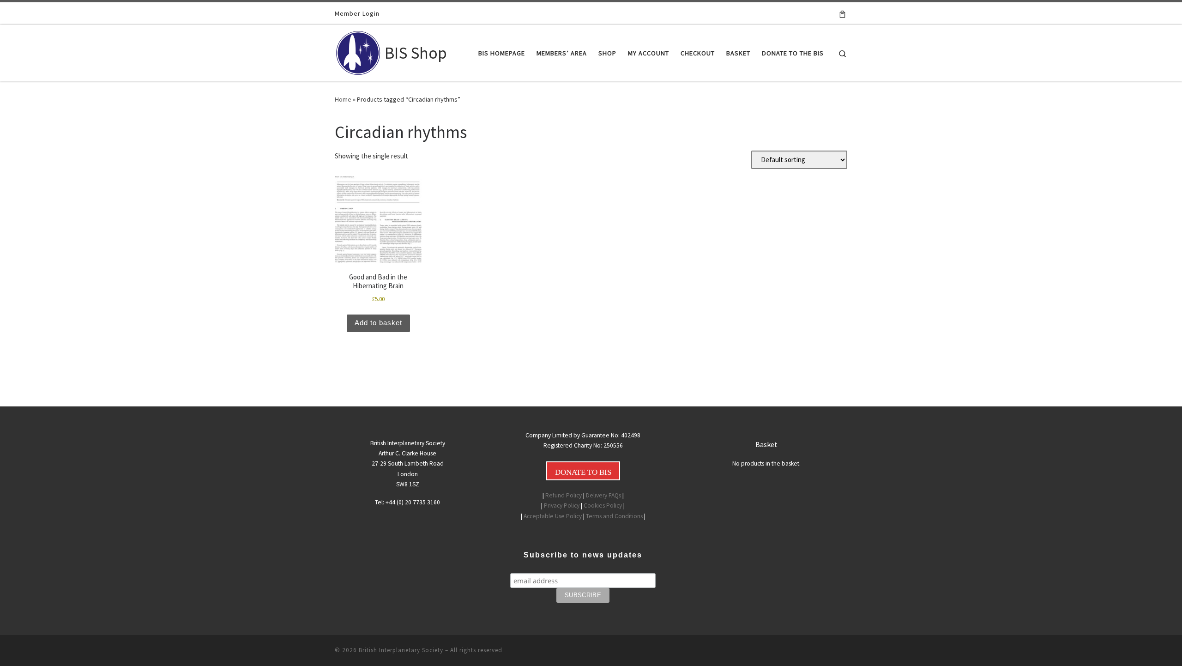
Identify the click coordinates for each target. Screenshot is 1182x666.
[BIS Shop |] (358, 51)
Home (343, 99)
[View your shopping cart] (842, 13)
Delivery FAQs (603, 495)
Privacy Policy (561, 505)
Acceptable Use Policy (553, 516)
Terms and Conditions (614, 516)
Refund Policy (563, 495)
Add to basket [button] (378, 323)
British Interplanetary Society (401, 650)
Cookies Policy (603, 505)
